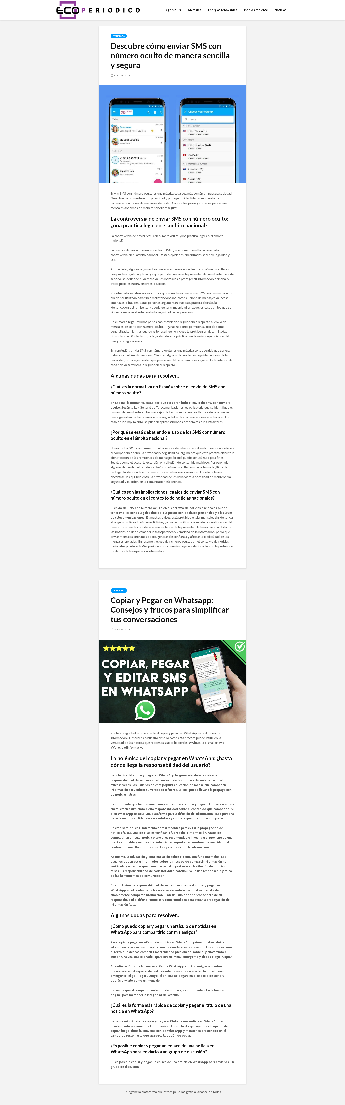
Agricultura (173, 10)
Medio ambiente (256, 10)
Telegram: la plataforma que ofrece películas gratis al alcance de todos (172, 1092)
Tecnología (119, 36)
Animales (194, 10)
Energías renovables (222, 10)
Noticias (280, 10)
